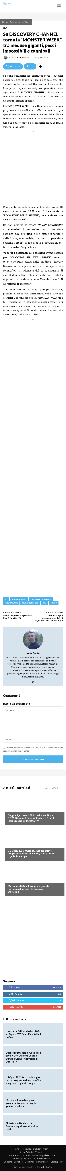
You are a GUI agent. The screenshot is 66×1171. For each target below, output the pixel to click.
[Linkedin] (33, 681)
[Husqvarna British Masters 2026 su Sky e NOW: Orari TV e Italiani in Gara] (51, 1033)
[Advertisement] (33, 166)
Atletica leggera (17, 809)
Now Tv (12, 845)
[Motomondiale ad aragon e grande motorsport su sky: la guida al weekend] (33, 879)
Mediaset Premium (42, 1158)
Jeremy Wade (11, 603)
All (47, 788)
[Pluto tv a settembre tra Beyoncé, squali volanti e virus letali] (51, 1125)
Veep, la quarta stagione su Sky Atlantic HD (17, 616)
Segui (58, 994)
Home (5, 22)
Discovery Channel (41, 599)
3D (6, 599)
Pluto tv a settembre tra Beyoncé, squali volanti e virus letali (22, 1126)
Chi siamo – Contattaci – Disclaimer (19, 1162)
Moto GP (12, 880)
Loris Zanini (22, 58)
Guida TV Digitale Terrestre (32, 1152)
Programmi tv (16, 22)
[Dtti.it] (21, 6)
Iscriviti (57, 1007)
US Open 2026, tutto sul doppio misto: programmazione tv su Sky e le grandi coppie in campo (31, 853)
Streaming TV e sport (22, 1158)
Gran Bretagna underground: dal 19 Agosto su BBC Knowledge (49, 618)
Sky (26, 22)
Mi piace (57, 987)
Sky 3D (53, 603)
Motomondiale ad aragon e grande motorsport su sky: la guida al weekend (28, 889)
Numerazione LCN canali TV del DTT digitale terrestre (32, 1155)
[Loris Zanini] (6, 57)
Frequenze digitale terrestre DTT (36, 1149)
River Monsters (30, 603)
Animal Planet (19, 599)
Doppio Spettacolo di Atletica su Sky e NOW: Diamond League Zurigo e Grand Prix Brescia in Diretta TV (31, 818)
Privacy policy (42, 1162)
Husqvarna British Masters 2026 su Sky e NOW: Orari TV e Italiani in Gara (23, 1034)
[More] (40, 66)
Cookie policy (56, 1162)
